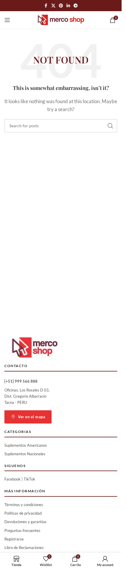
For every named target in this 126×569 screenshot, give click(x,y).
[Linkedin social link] (68, 6)
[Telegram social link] (75, 6)
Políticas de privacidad (23, 513)
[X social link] (53, 6)
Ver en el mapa (31, 416)
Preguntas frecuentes (22, 530)
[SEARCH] (110, 126)
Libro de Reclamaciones (24, 547)
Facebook (12, 479)
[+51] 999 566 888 (21, 381)
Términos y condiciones (23, 504)
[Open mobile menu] (7, 20)
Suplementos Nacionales (24, 453)
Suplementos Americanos (25, 445)
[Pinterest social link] (61, 6)
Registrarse (14, 539)
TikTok (29, 479)
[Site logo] (61, 19)
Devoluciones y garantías (25, 521)
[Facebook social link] (46, 6)
